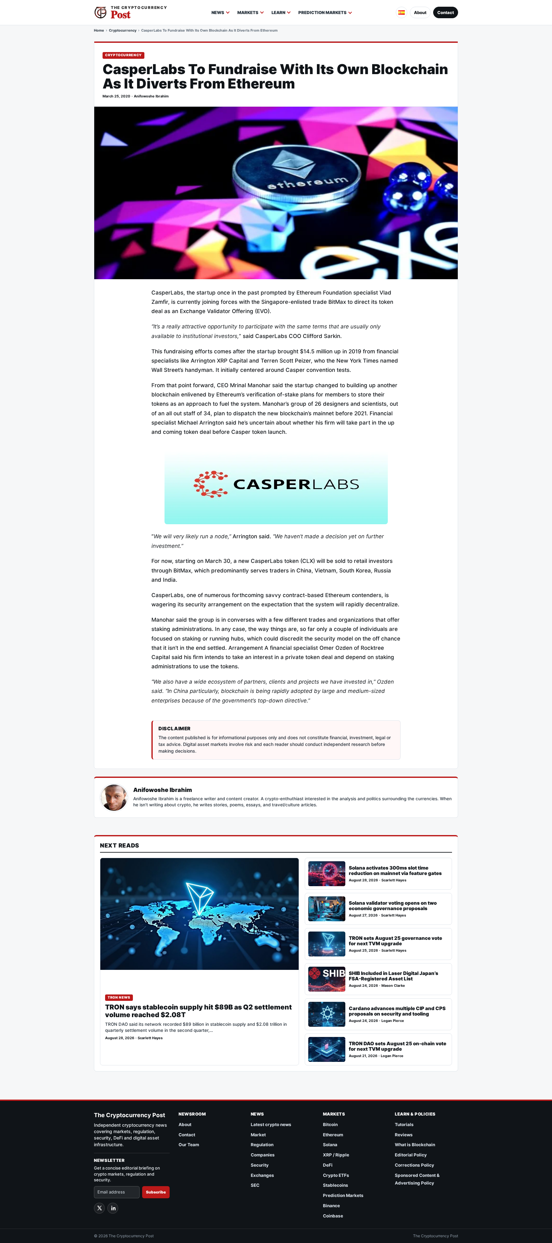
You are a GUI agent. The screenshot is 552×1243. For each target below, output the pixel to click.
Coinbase (333, 1215)
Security (260, 1165)
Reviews (404, 1134)
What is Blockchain (415, 1144)
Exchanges (262, 1175)
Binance (331, 1205)
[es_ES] (401, 12)
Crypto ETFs (336, 1175)
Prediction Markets (322, 12)
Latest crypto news (271, 1124)
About (420, 12)
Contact (445, 12)
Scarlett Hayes (150, 1038)
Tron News (119, 997)
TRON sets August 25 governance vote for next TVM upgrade (395, 941)
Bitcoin (330, 1124)
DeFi (328, 1165)
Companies (263, 1154)
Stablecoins (335, 1185)
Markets (247, 12)
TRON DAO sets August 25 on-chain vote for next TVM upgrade (397, 1046)
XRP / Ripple (336, 1154)
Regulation (262, 1144)
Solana (330, 1144)
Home (99, 30)
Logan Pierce (392, 1021)
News (217, 12)
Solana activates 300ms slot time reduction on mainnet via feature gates (395, 870)
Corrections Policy (414, 1165)
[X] (99, 1208)
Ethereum (333, 1134)
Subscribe (156, 1192)
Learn (278, 12)
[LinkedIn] (112, 1208)
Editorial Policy (411, 1154)
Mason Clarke (393, 986)
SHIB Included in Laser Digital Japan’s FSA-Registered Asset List (393, 976)
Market (258, 1134)
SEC (255, 1185)
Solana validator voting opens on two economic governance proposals (393, 905)
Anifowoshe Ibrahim (151, 96)
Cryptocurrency (122, 30)
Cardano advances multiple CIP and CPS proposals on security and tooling (397, 1011)
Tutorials (404, 1124)
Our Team (189, 1144)
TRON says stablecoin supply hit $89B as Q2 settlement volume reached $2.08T (198, 1011)
